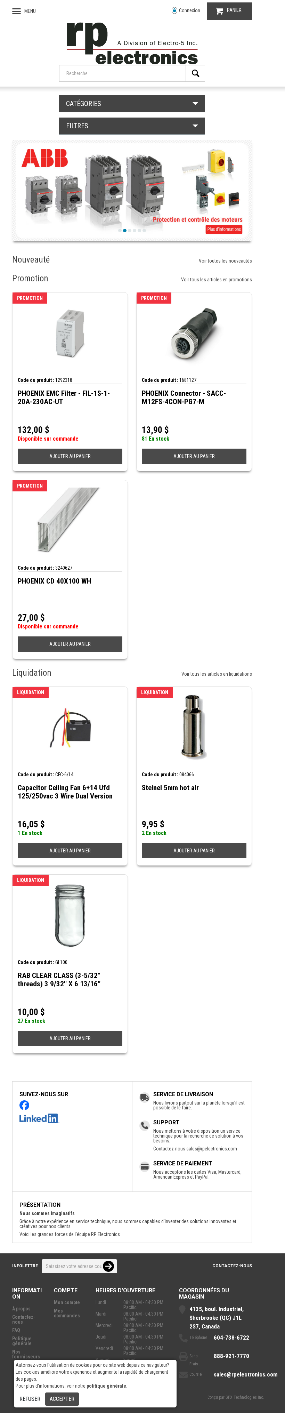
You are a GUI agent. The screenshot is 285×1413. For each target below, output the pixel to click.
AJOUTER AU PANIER (70, 456)
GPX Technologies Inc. (245, 1397)
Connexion (189, 10)
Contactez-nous (232, 1265)
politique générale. (107, 1386)
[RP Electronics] (132, 62)
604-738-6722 (231, 1337)
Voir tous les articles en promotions (216, 279)
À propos (21, 1308)
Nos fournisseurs (26, 1354)
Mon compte (67, 1302)
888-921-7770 (231, 1355)
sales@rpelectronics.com (211, 1148)
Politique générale (22, 1341)
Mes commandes (67, 1313)
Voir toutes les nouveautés (225, 260)
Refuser (29, 1399)
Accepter (62, 1399)
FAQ (16, 1330)
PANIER (234, 10)
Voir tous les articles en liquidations (216, 674)
